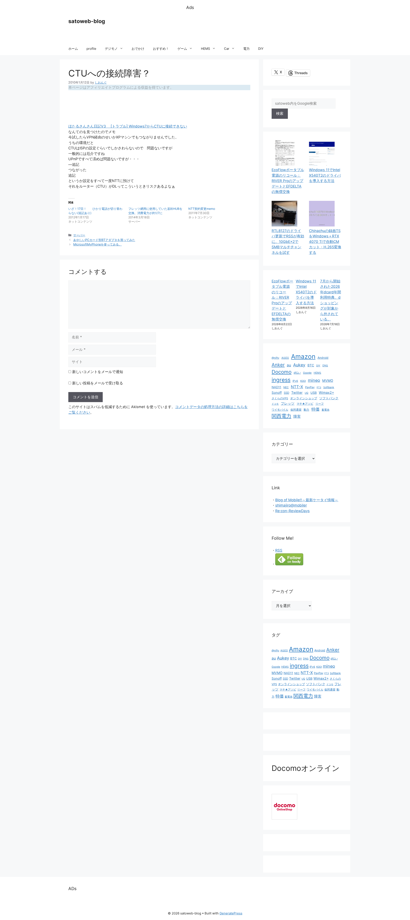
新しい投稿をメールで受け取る (97, 383)
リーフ (319, 403)
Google (307, 372)
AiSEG (285, 357)
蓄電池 (325, 409)
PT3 (319, 387)
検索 (279, 113)
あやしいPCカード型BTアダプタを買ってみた (104, 240)
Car (226, 49)
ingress (281, 379)
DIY (261, 49)
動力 (306, 409)
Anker (278, 364)
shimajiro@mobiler (291, 505)
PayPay (310, 387)
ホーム (73, 49)
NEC (286, 387)
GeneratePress (231, 913)
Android (323, 357)
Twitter (297, 393)
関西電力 (281, 416)
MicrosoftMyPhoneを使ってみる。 (97, 244)
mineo (314, 380)
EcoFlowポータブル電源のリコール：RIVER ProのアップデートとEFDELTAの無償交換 (288, 181)
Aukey (299, 364)
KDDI (303, 380)
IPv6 (295, 380)
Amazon (303, 356)
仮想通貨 (296, 409)
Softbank (328, 387)
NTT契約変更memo (201, 208)
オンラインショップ (303, 398)
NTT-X (297, 386)
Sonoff (277, 393)
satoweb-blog (86, 21)
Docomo (281, 372)
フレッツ (287, 403)
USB (313, 392)
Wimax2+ (326, 393)
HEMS (205, 49)
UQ (306, 392)
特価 (315, 409)
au (289, 365)
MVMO (327, 381)
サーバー (79, 235)
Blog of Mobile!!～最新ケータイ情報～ (306, 500)
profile (91, 49)
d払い (297, 372)
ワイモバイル (280, 409)
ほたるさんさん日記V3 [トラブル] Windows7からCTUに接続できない (127, 126)
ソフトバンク (328, 398)
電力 (246, 49)
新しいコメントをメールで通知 (97, 372)
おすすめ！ (161, 49)
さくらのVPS (280, 398)
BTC (311, 365)
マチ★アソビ (305, 403)
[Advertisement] (264, 26)
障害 (297, 416)
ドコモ (275, 404)
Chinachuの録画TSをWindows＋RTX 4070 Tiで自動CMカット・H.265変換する (325, 242)
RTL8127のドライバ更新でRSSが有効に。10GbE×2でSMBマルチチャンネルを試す (288, 242)
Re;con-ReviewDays (292, 511)
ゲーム (182, 49)
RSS (278, 550)
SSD (286, 392)
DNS (325, 365)
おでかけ (138, 49)
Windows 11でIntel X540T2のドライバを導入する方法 (325, 175)
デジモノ (111, 49)
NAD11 (276, 387)
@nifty (275, 357)
